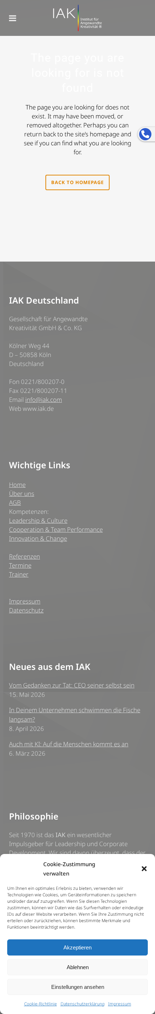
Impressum (119, 1004)
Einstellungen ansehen (77, 987)
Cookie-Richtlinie (40, 1004)
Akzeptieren (77, 947)
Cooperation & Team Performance (56, 529)
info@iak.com (43, 399)
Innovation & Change (38, 538)
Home (17, 484)
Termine (20, 565)
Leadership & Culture (38, 520)
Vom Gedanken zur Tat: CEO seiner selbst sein (71, 685)
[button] (144, 868)
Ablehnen (78, 967)
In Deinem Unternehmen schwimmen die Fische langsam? (74, 714)
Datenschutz (26, 610)
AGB (15, 502)
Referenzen (24, 556)
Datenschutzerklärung (83, 1004)
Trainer (18, 574)
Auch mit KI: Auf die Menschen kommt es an (68, 744)
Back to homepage (77, 182)
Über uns (21, 493)
